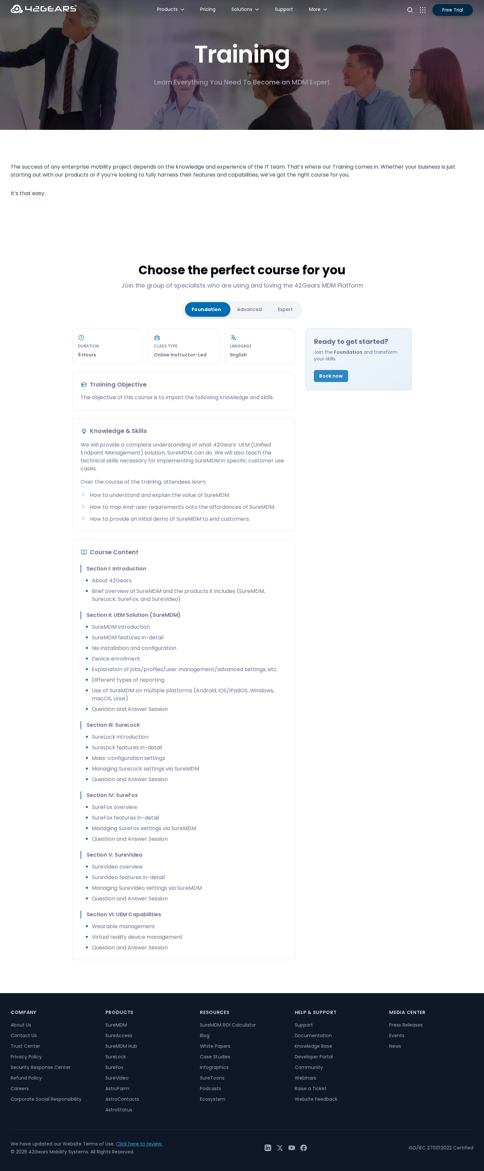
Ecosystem (212, 1099)
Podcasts (210, 1088)
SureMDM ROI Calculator (228, 1025)
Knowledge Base (313, 1046)
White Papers (215, 1046)
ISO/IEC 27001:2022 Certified (441, 1147)
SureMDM (116, 1025)
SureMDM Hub (121, 1046)
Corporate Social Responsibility (46, 1099)
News (395, 1046)
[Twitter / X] (279, 1147)
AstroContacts (122, 1099)
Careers (20, 1088)
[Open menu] (423, 10)
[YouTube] (291, 1147)
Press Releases (406, 1025)
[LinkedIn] (268, 1147)
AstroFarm (117, 1088)
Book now (331, 376)
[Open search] (410, 10)
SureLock (115, 1056)
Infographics (214, 1067)
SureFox (114, 1067)
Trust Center (25, 1046)
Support (304, 1025)
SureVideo (117, 1078)
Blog (205, 1035)
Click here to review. (139, 1144)
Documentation (313, 1035)
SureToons (212, 1078)
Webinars (305, 1078)
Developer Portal (314, 1056)
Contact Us (24, 1035)
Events (396, 1035)
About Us (21, 1025)
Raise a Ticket (311, 1088)
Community (309, 1067)
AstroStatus (118, 1109)
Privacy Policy (26, 1056)
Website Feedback (316, 1099)
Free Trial (452, 10)
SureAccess (118, 1035)
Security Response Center (41, 1067)
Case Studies (215, 1056)
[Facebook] (303, 1147)
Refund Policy (26, 1078)
